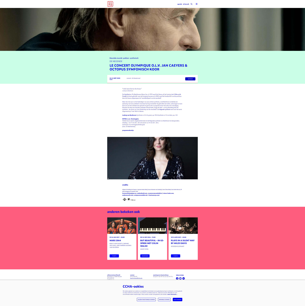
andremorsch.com (127, 195)
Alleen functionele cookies (146, 299)
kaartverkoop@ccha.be (136, 278)
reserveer (145, 256)
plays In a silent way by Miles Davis (183, 241)
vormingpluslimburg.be (138, 124)
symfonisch (134, 58)
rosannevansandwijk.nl (155, 193)
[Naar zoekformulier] (191, 4)
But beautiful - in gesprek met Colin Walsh (152, 243)
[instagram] (180, 278)
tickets (114, 256)
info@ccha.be (110, 279)
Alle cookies (177, 299)
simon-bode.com (168, 193)
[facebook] (177, 278)
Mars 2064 (115, 240)
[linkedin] (183, 278)
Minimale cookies (164, 299)
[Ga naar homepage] (110, 4)
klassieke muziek (116, 58)
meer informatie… (172, 294)
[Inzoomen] (108, 178)
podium (126, 58)
